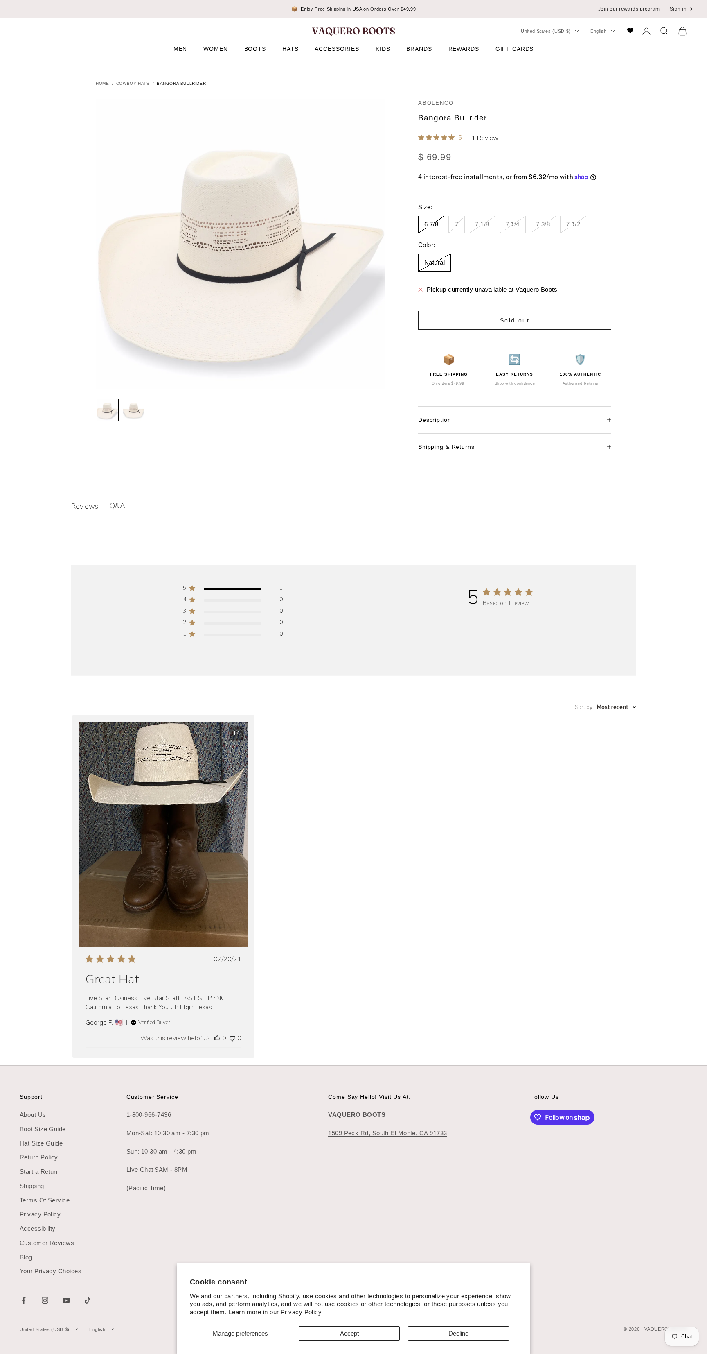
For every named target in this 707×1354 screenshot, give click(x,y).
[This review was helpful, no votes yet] (217, 1038)
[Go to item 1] (107, 410)
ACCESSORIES (337, 48)
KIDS (383, 48)
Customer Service (152, 1097)
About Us (33, 1114)
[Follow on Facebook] (24, 1300)
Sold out (514, 320)
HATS (290, 48)
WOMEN (215, 48)
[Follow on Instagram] (45, 1300)
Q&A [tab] (117, 506)
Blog (26, 1257)
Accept (349, 1333)
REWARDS (463, 48)
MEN (180, 48)
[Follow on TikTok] (87, 1300)
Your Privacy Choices (50, 1271)
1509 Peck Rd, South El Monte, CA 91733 (387, 1133)
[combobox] (605, 707)
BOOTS (255, 48)
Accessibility (38, 1228)
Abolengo (436, 103)
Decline (458, 1333)
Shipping (32, 1185)
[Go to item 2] (133, 410)
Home (102, 84)
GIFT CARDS (514, 48)
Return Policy (39, 1157)
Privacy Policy (301, 1312)
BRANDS (419, 48)
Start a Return (39, 1171)
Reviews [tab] (84, 506)
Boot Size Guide (43, 1128)
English (598, 31)
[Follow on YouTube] (66, 1300)
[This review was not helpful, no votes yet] (232, 1038)
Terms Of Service (45, 1200)
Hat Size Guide (41, 1143)
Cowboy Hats (133, 84)
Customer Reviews (47, 1242)
